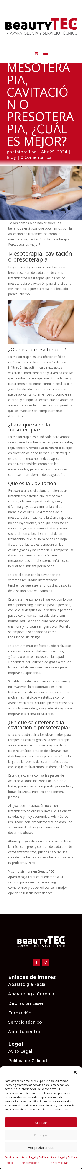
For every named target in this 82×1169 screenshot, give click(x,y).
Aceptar (41, 1122)
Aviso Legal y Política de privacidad (34, 1160)
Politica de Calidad (27, 1060)
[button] (75, 1072)
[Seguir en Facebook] (36, 962)
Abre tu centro (24, 1031)
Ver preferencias (41, 1147)
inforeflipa (25, 152)
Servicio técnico (25, 1022)
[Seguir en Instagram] (45, 962)
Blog (11, 157)
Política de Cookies (11, 1160)
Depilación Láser (26, 1003)
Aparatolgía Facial (27, 984)
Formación (19, 1012)
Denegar (41, 1135)
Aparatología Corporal (31, 993)
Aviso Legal (20, 1051)
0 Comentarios (36, 157)
